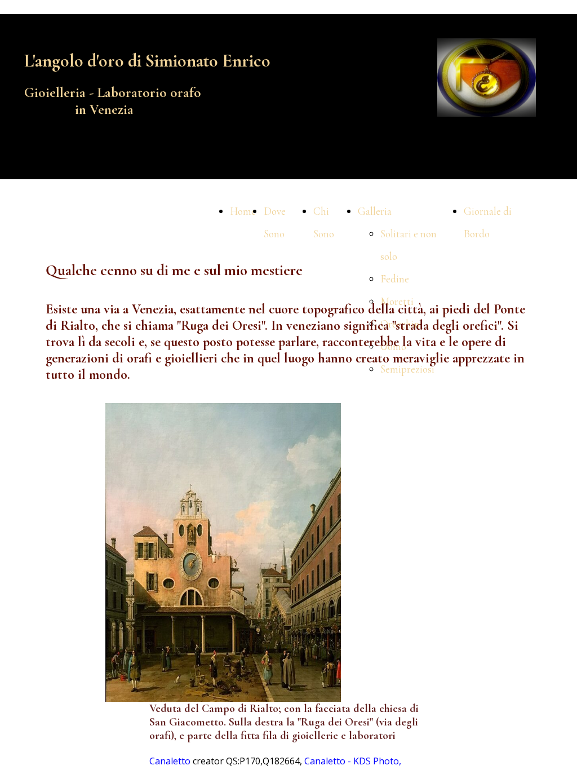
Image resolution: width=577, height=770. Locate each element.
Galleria (375, 211)
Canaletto (169, 761)
